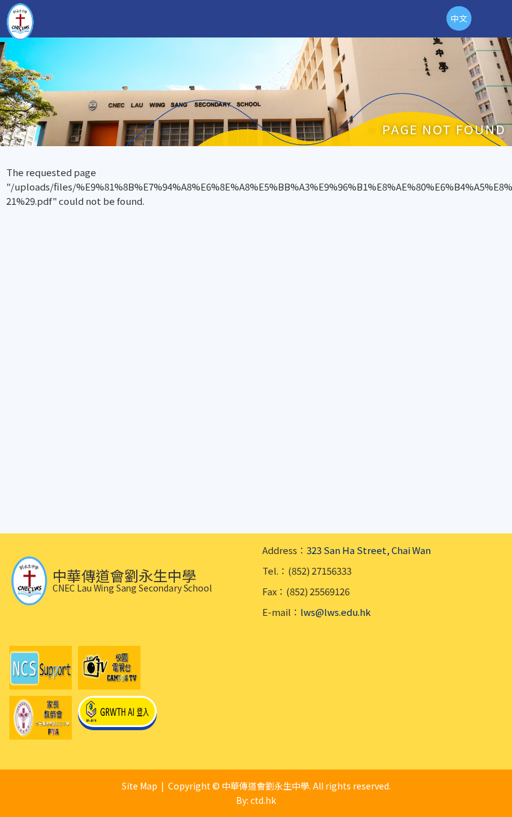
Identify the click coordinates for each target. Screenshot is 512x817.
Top (511, 792)
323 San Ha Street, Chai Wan (369, 550)
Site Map (139, 786)
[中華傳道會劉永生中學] (20, 22)
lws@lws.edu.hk (335, 611)
